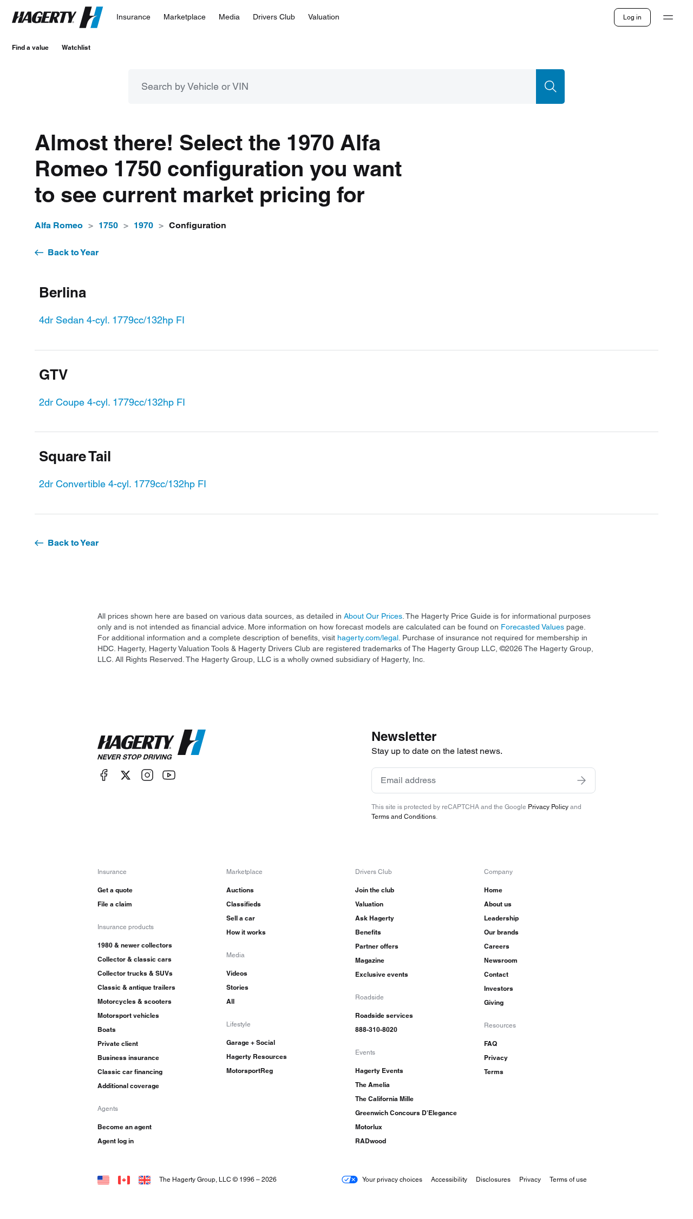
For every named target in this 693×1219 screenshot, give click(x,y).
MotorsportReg (249, 1070)
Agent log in (115, 1140)
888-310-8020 (376, 1029)
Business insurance (128, 1057)
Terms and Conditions (403, 816)
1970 (143, 225)
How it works (246, 932)
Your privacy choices (392, 1179)
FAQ (490, 1043)
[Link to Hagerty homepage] (151, 745)
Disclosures (493, 1179)
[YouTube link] (169, 775)
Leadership (501, 918)
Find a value (30, 47)
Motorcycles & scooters (134, 1001)
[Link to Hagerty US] (103, 1179)
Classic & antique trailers (136, 987)
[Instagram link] (147, 775)
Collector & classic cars (134, 959)
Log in (632, 17)
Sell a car (240, 918)
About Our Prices (373, 616)
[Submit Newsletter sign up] (581, 780)
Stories (237, 987)
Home (493, 889)
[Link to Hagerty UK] (145, 1179)
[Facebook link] (104, 775)
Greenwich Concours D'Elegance (406, 1112)
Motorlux (368, 1126)
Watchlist (76, 47)
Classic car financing (129, 1071)
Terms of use (568, 1179)
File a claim (114, 903)
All (230, 1001)
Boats (106, 1029)
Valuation (369, 903)
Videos (236, 973)
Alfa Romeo (59, 225)
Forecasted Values (532, 626)
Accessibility (449, 1179)
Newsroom (501, 960)
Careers (496, 946)
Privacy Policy (548, 806)
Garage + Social (250, 1042)
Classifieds (243, 903)
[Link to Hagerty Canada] (124, 1179)
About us (498, 903)
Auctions (240, 889)
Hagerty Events (379, 1070)
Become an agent (124, 1126)
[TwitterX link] (125, 775)
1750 (108, 225)
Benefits (368, 932)
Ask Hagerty (374, 918)
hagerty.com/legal (367, 637)
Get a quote (115, 889)
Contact (496, 974)
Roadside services (384, 1015)
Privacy (496, 1057)
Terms (494, 1071)
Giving (494, 1002)
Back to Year (73, 252)
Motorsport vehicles (128, 1015)
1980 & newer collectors (134, 945)
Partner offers (376, 946)
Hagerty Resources (256, 1056)
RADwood (370, 1140)
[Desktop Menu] (668, 17)
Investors (498, 988)
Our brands (501, 932)
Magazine (369, 960)
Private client (117, 1043)
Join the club (374, 889)
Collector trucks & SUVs (135, 973)
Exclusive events (381, 974)
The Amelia (372, 1084)
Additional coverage (128, 1085)
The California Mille (384, 1098)
